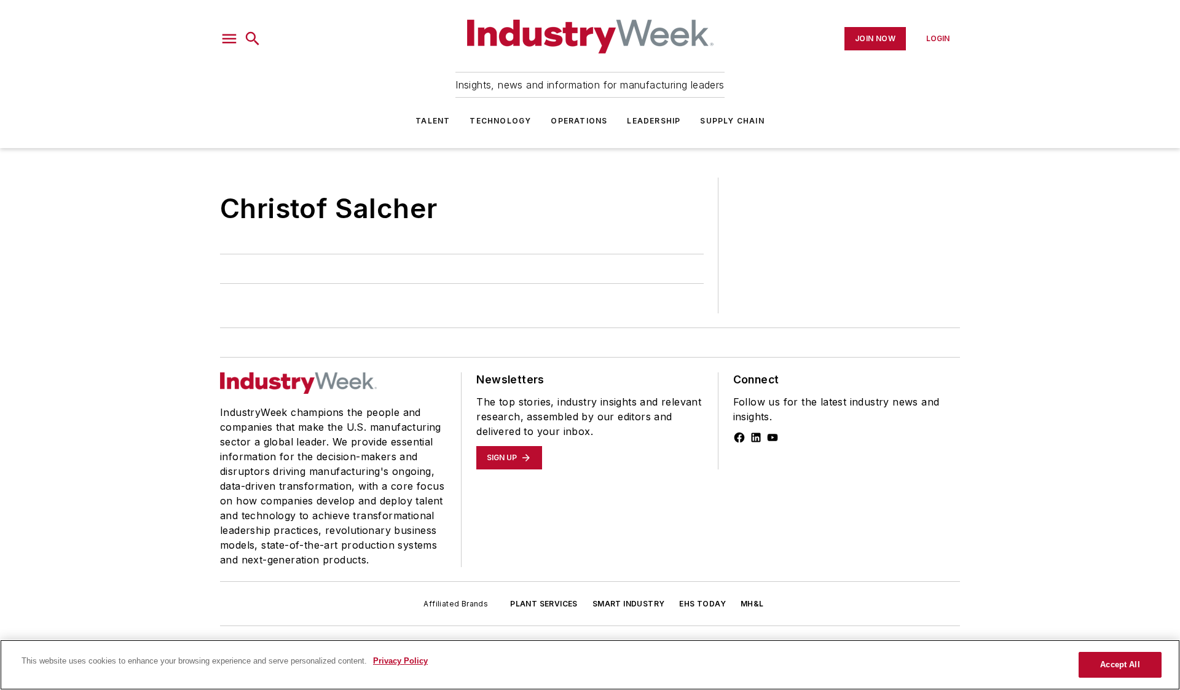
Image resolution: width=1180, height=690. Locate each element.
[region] (590, 665)
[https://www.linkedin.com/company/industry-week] (756, 437)
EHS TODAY (702, 603)
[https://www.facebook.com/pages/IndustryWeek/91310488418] (739, 437)
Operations (579, 120)
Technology (500, 120)
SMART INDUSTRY (628, 603)
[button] (229, 38)
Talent (432, 120)
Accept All (1119, 664)
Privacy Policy (400, 660)
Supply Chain (732, 120)
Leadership (653, 120)
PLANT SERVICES (544, 603)
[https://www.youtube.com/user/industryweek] (772, 437)
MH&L (752, 603)
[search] (252, 38)
